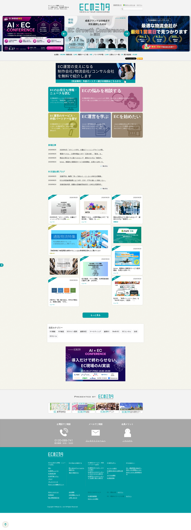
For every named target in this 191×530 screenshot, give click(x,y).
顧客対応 (83, 331)
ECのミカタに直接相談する (134, 473)
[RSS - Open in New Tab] (140, 58)
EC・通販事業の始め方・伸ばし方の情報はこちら (134, 469)
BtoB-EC (116, 331)
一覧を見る (105, 166)
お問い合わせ (73, 498)
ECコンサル (126, 331)
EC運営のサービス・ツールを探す (96, 468)
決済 (135, 331)
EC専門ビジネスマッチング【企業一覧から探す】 (96, 477)
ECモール (53, 336)
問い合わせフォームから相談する (76, 469)
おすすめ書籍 (111, 475)
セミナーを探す (112, 468)
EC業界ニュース (53, 471)
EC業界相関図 (92, 496)
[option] (32, 33)
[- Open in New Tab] (33, 33)
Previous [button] (64, 33)
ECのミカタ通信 (93, 499)
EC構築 (52, 331)
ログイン (120, 492)
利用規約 (51, 495)
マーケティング (95, 331)
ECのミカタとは (53, 492)
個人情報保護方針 (53, 498)
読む (49, 468)
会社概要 (71, 492)
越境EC (106, 331)
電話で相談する (74, 473)
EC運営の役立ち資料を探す (115, 472)
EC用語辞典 (111, 478)
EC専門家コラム (53, 476)
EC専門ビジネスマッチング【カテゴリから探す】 (96, 473)
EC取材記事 (52, 473)
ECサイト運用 (72, 331)
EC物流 (61, 331)
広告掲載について (74, 495)
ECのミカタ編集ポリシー (56, 484)
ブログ (50, 479)
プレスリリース (53, 482)
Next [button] (126, 33)
